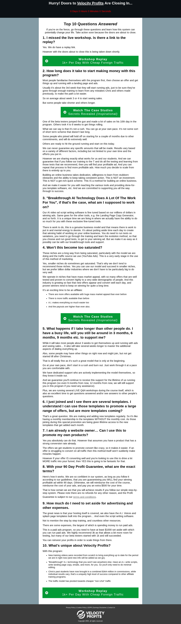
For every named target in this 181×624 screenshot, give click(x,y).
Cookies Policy (81, 607)
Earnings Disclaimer (100, 607)
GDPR (90, 607)
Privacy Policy (70, 607)
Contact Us (111, 607)
